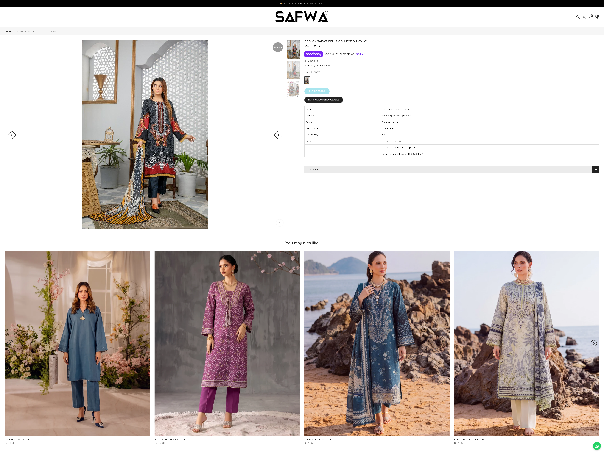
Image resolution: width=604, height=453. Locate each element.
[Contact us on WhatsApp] (597, 446)
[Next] (278, 135)
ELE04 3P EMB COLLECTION (469, 440)
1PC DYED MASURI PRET (17, 440)
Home (8, 31)
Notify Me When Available (323, 100)
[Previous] (11, 135)
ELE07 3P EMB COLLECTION (319, 440)
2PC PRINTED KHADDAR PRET (170, 440)
